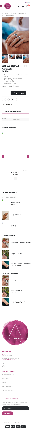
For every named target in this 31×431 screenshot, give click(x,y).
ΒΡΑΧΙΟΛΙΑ (25, 170)
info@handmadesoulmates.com (11, 358)
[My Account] (19, 6)
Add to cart (20, 93)
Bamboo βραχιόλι (15, 172)
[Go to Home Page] (2, 14)
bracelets (10, 170)
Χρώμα (4, 86)
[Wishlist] (23, 6)
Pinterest (12, 99)
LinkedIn (9, 99)
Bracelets (6, 170)
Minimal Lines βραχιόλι (17, 203)
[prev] (25, 66)
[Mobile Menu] (1, 6)
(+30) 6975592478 (7, 355)
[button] (4, 35)
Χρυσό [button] (17, 86)
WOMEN (21, 170)
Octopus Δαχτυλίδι (16, 214)
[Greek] (28, 2)
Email (15, 99)
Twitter (6, 99)
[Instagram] (3, 365)
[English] (26, 2)
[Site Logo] (7, 6)
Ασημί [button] (10, 86)
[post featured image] (15, 150)
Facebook (3, 99)
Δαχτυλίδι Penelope (16, 253)
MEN (18, 170)
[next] (28, 66)
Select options (15, 178)
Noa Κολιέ (13, 225)
